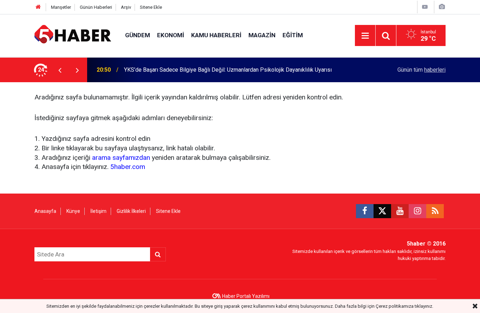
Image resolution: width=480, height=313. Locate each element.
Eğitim (293, 35)
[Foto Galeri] (442, 7)
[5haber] (72, 35)
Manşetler (61, 7)
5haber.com (127, 167)
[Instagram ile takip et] (417, 211)
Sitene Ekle (151, 7)
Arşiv (126, 7)
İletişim (98, 211)
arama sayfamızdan (121, 158)
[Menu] (365, 36)
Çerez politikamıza (395, 306)
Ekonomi (170, 35)
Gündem (137, 35)
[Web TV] (425, 7)
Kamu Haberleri (216, 35)
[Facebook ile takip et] (365, 211)
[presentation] (60, 70)
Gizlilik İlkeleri (131, 211)
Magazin (261, 35)
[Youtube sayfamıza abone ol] (400, 211)
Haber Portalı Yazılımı (246, 296)
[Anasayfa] (38, 7)
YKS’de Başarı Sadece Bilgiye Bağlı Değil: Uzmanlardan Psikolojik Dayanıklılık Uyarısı (228, 69)
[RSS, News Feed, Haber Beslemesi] (435, 211)
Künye (73, 211)
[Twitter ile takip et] (382, 211)
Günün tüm (421, 69)
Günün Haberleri (96, 7)
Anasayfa (45, 211)
